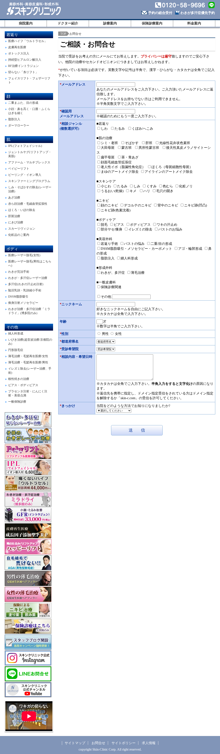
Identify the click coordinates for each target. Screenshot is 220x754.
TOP (63, 33)
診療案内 (110, 23)
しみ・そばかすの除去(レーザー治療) (29, 189)
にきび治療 (15, 222)
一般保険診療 (17, 401)
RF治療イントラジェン (23, 66)
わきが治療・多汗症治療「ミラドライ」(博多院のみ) (29, 311)
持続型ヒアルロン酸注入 (24, 59)
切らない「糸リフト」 (23, 72)
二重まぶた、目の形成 (23, 102)
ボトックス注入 (18, 53)
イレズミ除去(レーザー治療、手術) (29, 370)
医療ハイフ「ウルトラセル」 (27, 41)
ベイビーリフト (18, 168)
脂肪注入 (14, 119)
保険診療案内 (152, 23)
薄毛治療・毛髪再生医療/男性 (28, 362)
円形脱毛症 (15, 350)
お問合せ (98, 743)
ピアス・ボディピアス (23, 385)
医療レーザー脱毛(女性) (24, 255)
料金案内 (194, 23)
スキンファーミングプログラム (29, 181)
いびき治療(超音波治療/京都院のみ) (30, 341)
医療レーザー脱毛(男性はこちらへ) (29, 263)
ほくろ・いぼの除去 (21, 210)
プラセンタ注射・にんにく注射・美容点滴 (27, 393)
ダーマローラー (18, 125)
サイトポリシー (124, 743)
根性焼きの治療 (18, 379)
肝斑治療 (14, 216)
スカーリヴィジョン (21, 228)
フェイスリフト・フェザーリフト (29, 80)
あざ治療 (14, 197)
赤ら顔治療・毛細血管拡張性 (27, 203)
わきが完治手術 (18, 271)
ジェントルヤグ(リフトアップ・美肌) (29, 154)
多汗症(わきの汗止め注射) (25, 284)
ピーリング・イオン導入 (24, 174)
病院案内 (26, 23)
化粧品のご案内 (18, 234)
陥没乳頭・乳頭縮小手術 (24, 290)
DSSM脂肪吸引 (18, 296)
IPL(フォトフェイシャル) (25, 145)
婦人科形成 (15, 333)
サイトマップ (75, 743)
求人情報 (149, 743)
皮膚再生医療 (17, 47)
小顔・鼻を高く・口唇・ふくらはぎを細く (29, 111)
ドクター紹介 (68, 23)
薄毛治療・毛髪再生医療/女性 (28, 356)
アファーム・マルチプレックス (29, 162)
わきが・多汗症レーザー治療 (27, 278)
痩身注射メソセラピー (23, 302)
